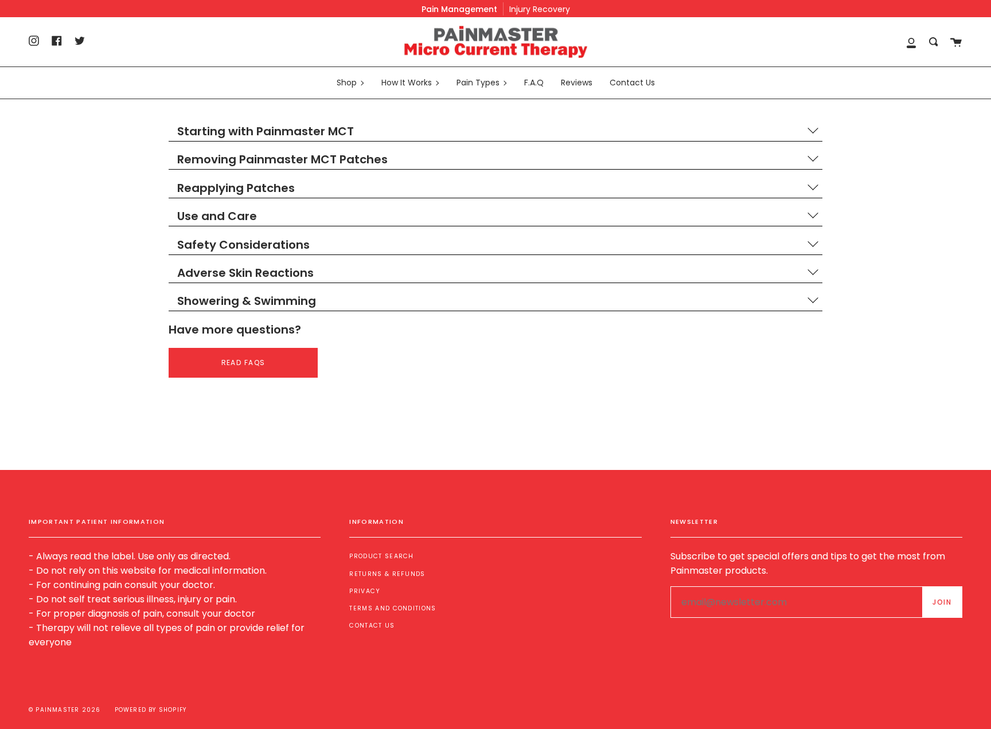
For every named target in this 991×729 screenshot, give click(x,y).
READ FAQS (243, 362)
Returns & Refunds (387, 574)
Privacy (364, 591)
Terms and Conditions (392, 608)
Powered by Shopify (151, 710)
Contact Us (372, 625)
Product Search (381, 556)
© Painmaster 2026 (64, 710)
